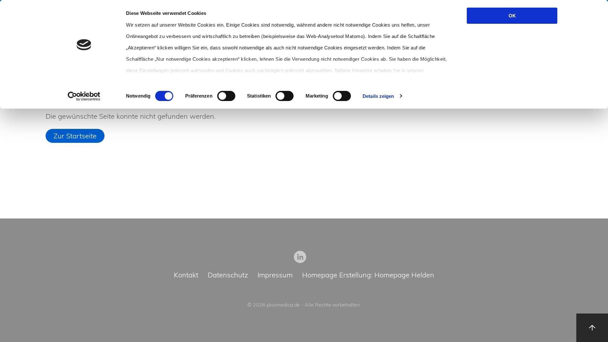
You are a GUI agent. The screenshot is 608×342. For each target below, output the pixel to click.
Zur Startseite (75, 135)
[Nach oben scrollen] (592, 328)
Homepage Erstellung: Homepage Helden (368, 275)
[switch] (226, 96)
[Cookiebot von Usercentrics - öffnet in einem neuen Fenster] (84, 96)
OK (512, 15)
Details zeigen (378, 96)
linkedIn (300, 256)
